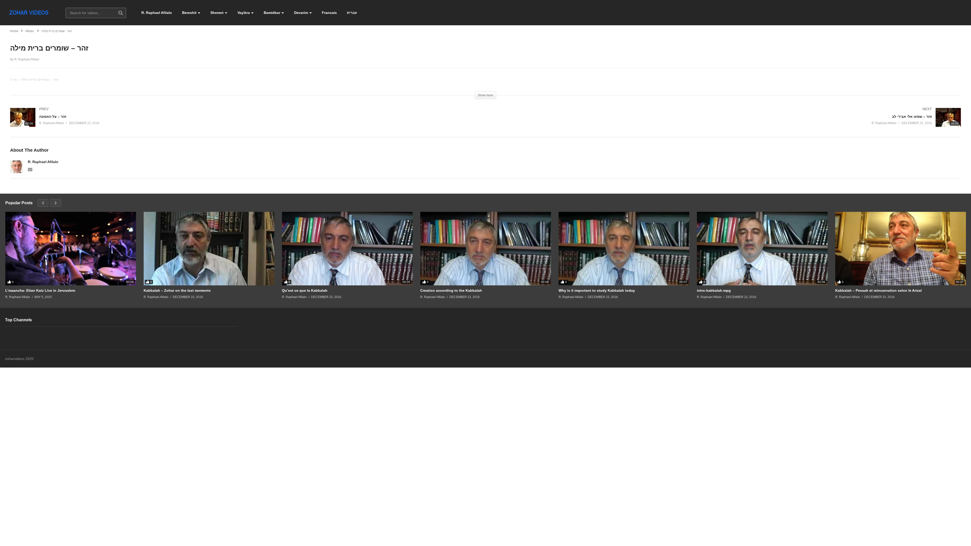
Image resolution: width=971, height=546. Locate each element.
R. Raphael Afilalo (156, 13)
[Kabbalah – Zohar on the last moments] (209, 248)
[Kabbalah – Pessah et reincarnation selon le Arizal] (900, 248)
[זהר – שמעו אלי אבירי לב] (726, 122)
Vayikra (243, 13)
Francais (329, 13)
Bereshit (189, 13)
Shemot (217, 13)
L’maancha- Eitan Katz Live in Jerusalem (40, 290)
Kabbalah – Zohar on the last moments (177, 290)
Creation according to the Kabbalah (451, 290)
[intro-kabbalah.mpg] (762, 248)
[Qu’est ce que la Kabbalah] (347, 248)
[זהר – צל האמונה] (245, 122)
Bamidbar (272, 13)
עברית (352, 13)
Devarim (301, 13)
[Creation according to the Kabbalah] (485, 248)
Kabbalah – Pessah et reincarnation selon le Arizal (878, 290)
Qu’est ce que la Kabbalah (304, 290)
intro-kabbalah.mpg (714, 290)
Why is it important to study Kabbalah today (597, 290)
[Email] (30, 169)
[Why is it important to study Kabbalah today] (624, 248)
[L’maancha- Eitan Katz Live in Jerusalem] (70, 248)
